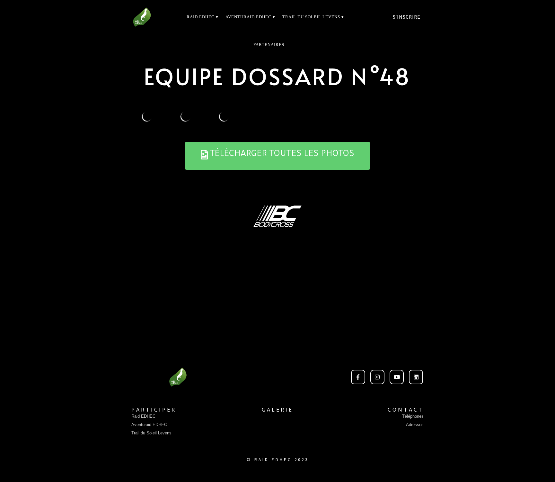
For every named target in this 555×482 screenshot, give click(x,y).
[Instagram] (377, 377)
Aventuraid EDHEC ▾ (250, 16)
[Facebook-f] (358, 377)
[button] (277, 156)
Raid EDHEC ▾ (202, 16)
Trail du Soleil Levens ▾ (313, 16)
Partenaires (268, 44)
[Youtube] (397, 377)
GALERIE (277, 409)
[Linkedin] (416, 377)
